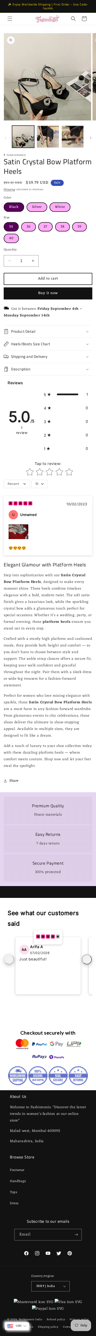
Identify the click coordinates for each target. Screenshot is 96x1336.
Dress (14, 1203)
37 (45, 227)
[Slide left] (5, 137)
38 (62, 227)
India (38, 1319)
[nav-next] (87, 959)
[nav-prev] (9, 959)
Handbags (18, 1181)
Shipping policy (48, 1326)
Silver (37, 207)
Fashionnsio (26, 1319)
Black (14, 207)
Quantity (10, 249)
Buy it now (48, 293)
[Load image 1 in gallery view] (23, 137)
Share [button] (13, 781)
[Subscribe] (76, 1234)
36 (29, 227)
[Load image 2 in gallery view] (48, 137)
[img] (20, 504)
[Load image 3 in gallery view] (73, 137)
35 (11, 227)
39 (79, 227)
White (60, 207)
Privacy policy (79, 1319)
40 (11, 238)
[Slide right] (90, 137)
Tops (13, 1192)
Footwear (17, 1170)
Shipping (9, 189)
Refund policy (56, 1319)
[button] (9, 18)
